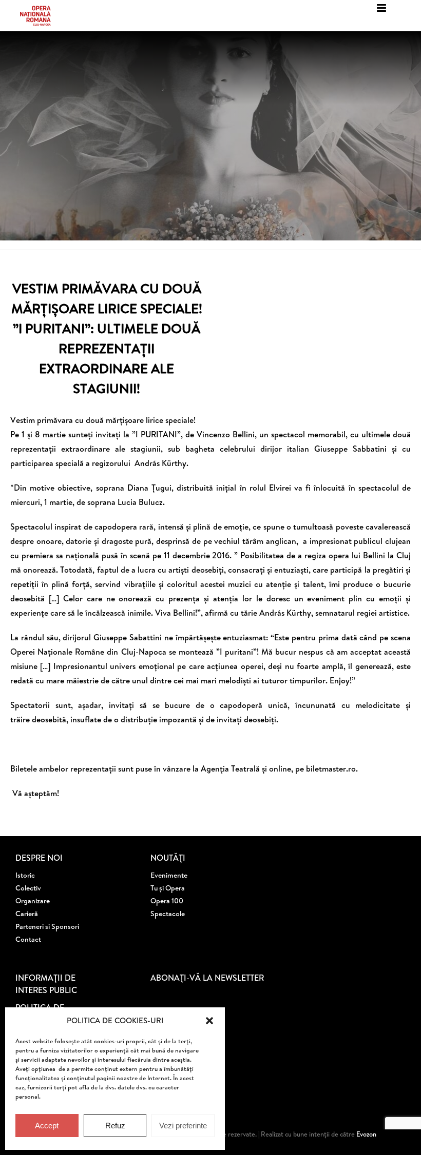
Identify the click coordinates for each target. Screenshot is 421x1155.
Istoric (25, 875)
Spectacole (167, 913)
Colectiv (28, 888)
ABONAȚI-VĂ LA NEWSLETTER (207, 977)
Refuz (115, 1125)
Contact (28, 939)
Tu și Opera (167, 888)
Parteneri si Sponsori (47, 926)
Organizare (32, 901)
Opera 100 (166, 901)
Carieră (26, 913)
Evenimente (168, 875)
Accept (47, 1125)
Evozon (365, 1134)
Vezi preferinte (183, 1125)
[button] (209, 1021)
